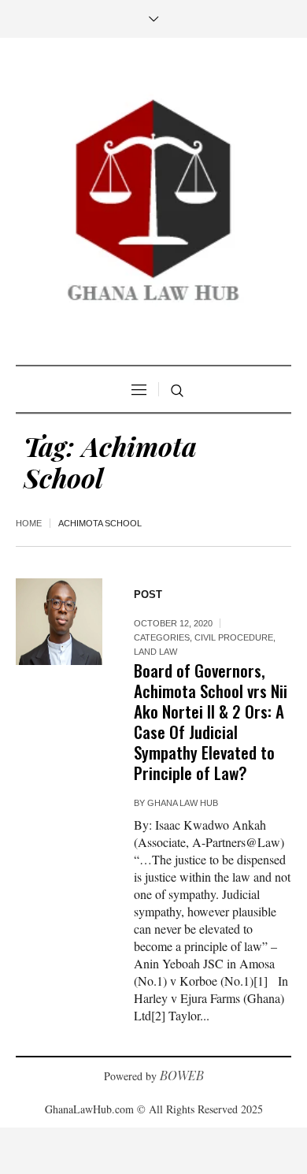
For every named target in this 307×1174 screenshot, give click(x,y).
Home (29, 523)
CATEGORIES (162, 637)
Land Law (155, 651)
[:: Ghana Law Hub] (153, 203)
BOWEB (182, 1075)
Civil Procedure (233, 637)
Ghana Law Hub (182, 803)
